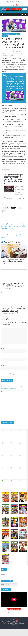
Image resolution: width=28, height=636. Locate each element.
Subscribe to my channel (15, 609)
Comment (4, 327)
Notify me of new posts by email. (11, 377)
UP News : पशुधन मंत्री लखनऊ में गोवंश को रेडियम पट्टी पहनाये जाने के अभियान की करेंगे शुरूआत (13, 261)
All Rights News (6, 34)
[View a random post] (25, 14)
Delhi (12, 34)
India (16, 34)
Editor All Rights (15, 574)
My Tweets (3, 426)
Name (3, 348)
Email (2, 357)
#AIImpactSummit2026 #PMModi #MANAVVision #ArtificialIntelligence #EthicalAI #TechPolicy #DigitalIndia (12, 53)
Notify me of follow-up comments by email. (14, 374)
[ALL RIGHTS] (2, 14)
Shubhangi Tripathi (17, 50)
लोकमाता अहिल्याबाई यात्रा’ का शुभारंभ (15, 3)
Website (3, 365)
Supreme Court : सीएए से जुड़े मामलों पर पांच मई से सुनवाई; (13, 236)
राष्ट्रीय (6, 36)
